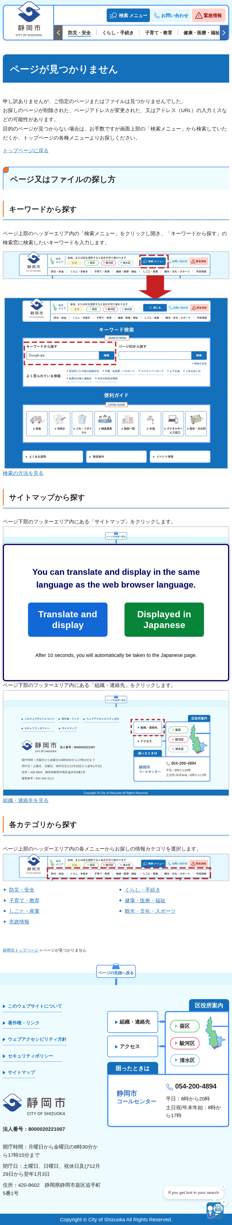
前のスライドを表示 (58, 32)
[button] (128, 15)
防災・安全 (22, 890)
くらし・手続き (142, 890)
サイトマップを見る (26, 637)
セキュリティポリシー (30, 1055)
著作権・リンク (24, 1022)
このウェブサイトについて (35, 1006)
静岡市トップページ (20, 950)
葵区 (185, 1026)
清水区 (187, 1060)
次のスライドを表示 (224, 32)
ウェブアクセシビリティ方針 (37, 1039)
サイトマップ (21, 1072)
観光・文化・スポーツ (150, 911)
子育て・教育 (24, 900)
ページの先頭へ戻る (116, 973)
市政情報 (19, 922)
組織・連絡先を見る (26, 800)
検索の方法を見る (23, 473)
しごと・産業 (24, 911)
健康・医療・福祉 (145, 900)
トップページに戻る (26, 150)
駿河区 (187, 1043)
